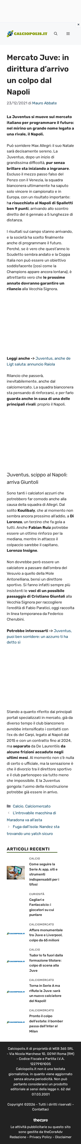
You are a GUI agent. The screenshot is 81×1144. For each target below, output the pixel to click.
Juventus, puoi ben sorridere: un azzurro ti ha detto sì (39, 636)
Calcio (18, 806)
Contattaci (40, 1109)
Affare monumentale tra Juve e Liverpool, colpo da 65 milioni (46, 935)
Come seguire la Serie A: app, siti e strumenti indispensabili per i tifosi (44, 874)
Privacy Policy (40, 1137)
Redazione (18, 1137)
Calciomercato (38, 806)
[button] (56, 33)
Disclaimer (63, 1137)
